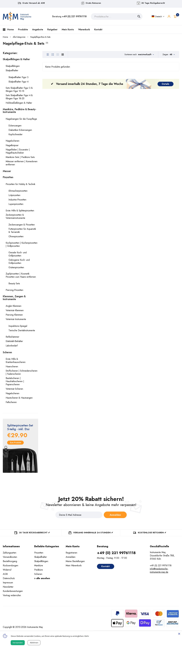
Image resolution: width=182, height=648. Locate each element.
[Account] (169, 16)
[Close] (179, 633)
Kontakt (105, 566)
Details (165, 83)
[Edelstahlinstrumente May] (17, 16)
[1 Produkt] (48, 54)
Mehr (86, 636)
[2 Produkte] (53, 54)
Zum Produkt (15, 442)
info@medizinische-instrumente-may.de (159, 570)
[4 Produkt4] (63, 54)
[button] (158, 16)
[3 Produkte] (58, 54)
